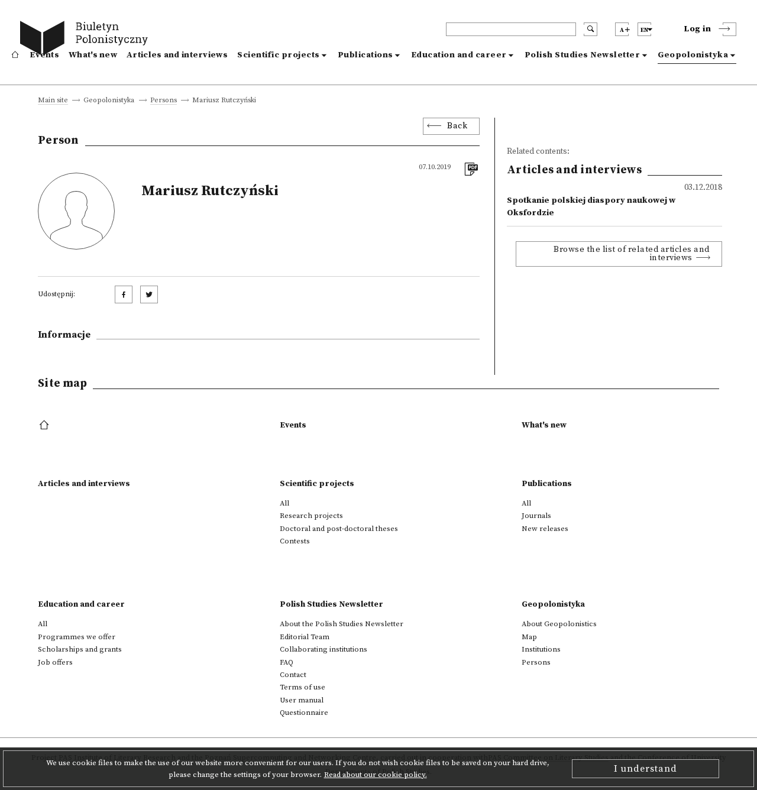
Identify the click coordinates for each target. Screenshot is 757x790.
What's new (93, 55)
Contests (295, 541)
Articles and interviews (177, 55)
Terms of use (302, 687)
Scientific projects (278, 55)
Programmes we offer (76, 637)
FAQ (286, 662)
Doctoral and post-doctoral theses (339, 528)
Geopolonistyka (693, 55)
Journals (536, 515)
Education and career (459, 55)
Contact (293, 674)
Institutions (541, 649)
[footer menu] (45, 425)
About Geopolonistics (559, 624)
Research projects (311, 515)
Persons (163, 101)
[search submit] (590, 29)
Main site (53, 101)
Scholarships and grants (80, 649)
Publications (365, 55)
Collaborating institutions (323, 649)
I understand (645, 769)
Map (529, 637)
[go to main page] (87, 40)
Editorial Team (304, 637)
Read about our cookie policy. (375, 774)
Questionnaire (304, 712)
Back (457, 126)
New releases (545, 528)
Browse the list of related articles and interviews (632, 253)
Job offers (55, 662)
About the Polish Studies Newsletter (341, 624)
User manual (301, 700)
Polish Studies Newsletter (582, 55)
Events (44, 55)
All (284, 503)
